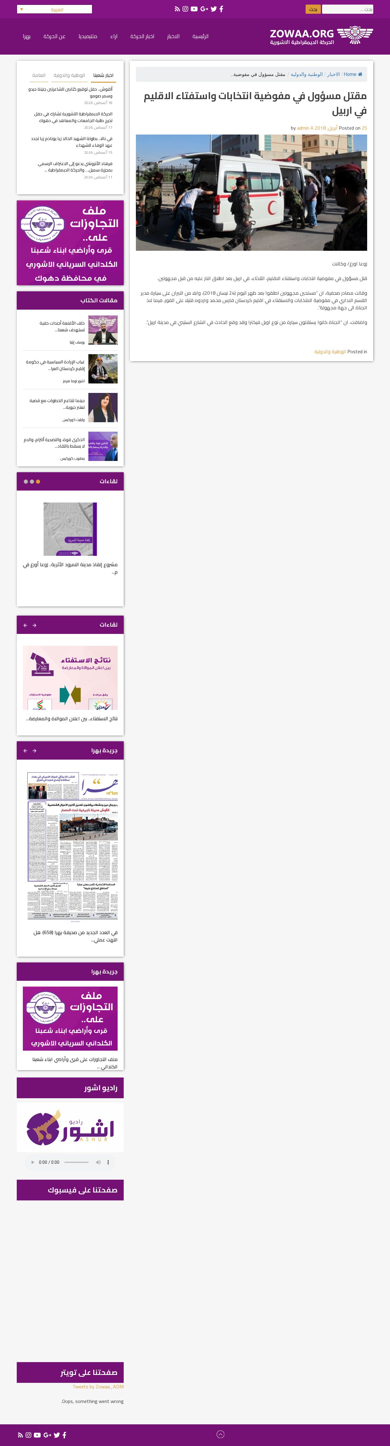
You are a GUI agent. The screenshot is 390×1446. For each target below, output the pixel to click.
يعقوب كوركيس (73, 458)
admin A (305, 127)
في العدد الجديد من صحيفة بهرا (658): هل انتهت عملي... (76, 936)
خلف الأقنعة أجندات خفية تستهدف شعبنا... (62, 326)
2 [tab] (32, 482)
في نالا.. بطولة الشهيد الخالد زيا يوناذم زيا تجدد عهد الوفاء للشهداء (71, 141)
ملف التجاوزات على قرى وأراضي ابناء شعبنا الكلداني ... (75, 1063)
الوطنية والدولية (307, 74)
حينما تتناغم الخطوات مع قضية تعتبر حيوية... (57, 403)
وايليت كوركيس (74, 419)
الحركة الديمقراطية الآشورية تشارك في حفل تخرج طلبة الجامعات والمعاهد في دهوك (73, 117)
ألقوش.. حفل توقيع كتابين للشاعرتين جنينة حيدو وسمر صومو (70, 92)
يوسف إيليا (77, 342)
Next (26, 624)
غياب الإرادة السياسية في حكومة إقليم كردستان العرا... (55, 365)
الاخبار (333, 74)
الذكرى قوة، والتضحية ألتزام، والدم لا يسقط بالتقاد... (54, 442)
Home (350, 74)
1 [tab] (38, 482)
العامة (39, 75)
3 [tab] (26, 482)
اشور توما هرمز (74, 380)
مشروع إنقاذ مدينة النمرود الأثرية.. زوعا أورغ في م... (70, 568)
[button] (54, 9)
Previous (35, 624)
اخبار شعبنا (103, 75)
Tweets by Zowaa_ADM (98, 1386)
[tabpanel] (70, 542)
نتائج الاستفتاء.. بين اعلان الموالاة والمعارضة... (72, 718)
